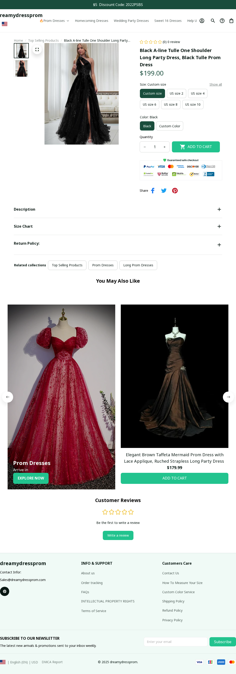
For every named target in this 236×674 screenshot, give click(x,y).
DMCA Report (52, 662)
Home (18, 40)
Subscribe (222, 641)
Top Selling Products (43, 40)
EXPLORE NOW (31, 478)
